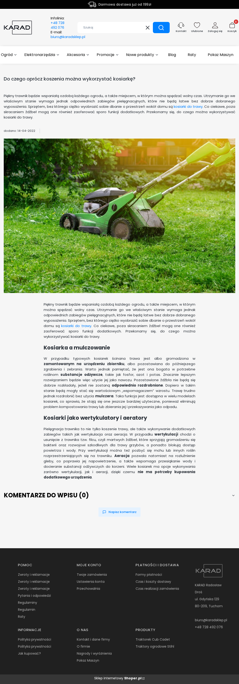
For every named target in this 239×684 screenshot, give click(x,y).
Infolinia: (57, 23)
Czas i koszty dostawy (153, 581)
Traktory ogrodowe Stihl (155, 646)
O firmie (83, 646)
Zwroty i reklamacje (34, 574)
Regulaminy (27, 602)
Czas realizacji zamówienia (157, 588)
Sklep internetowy (117, 678)
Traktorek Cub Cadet (153, 639)
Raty (21, 616)
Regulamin (26, 609)
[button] (161, 27)
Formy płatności (149, 574)
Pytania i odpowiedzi (34, 595)
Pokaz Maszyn (88, 660)
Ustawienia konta (91, 581)
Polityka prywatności (34, 639)
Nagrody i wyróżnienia (94, 653)
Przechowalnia (88, 588)
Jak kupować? (29, 653)
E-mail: (68, 34)
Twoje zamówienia (92, 574)
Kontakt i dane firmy (93, 639)
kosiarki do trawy (188, 106)
